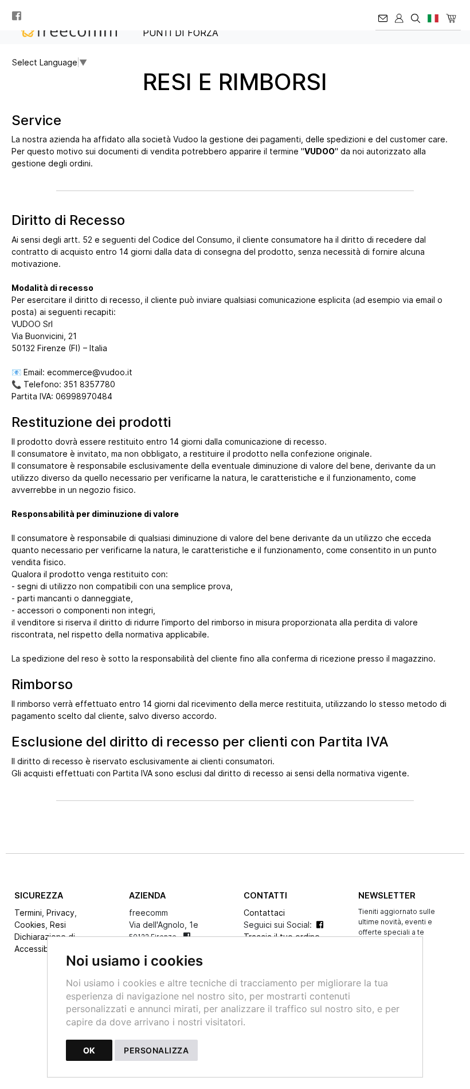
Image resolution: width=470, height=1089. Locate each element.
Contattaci (264, 912)
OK (89, 1050)
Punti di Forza (180, 32)
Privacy (60, 912)
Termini (28, 912)
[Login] (400, 15)
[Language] (434, 15)
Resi (58, 924)
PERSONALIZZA (156, 1050)
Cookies (29, 924)
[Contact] (383, 15)
